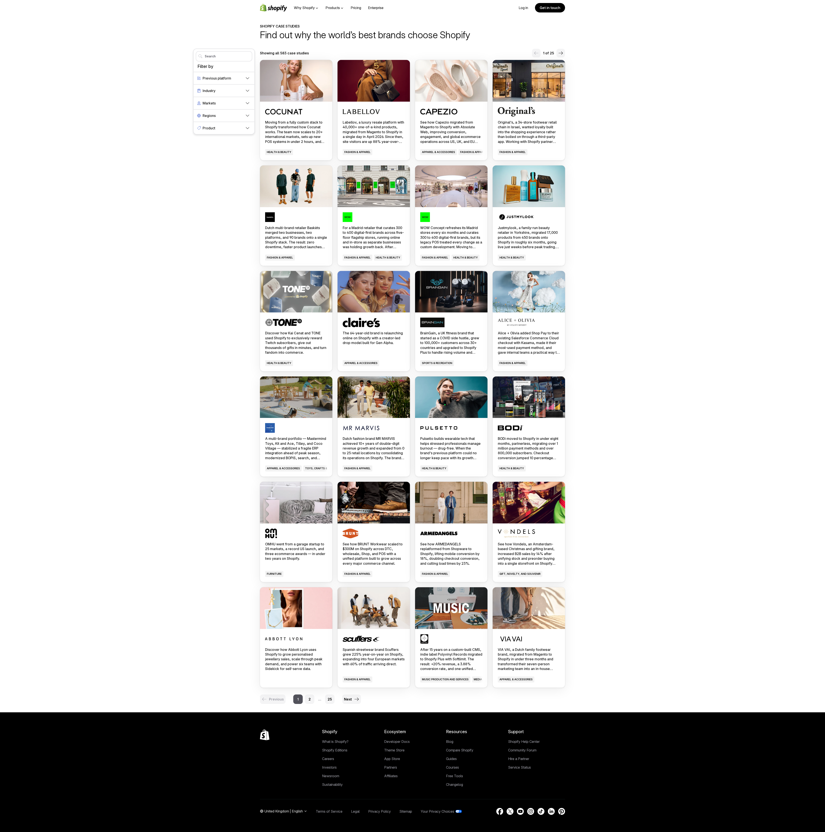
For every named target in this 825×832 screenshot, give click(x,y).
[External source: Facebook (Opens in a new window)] (499, 811)
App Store (392, 759)
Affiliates (391, 776)
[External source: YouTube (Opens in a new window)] (520, 811)
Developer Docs (397, 741)
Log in (523, 8)
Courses (452, 767)
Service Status (519, 767)
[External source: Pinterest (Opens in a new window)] (561, 811)
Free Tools (454, 776)
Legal (355, 811)
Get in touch (550, 8)
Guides (451, 759)
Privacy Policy (379, 811)
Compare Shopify (459, 750)
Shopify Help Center (524, 741)
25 (330, 699)
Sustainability (332, 784)
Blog (449, 741)
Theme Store (394, 750)
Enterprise (375, 8)
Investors (329, 767)
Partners (390, 767)
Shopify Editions (334, 750)
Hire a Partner (518, 759)
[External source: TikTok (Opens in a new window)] (541, 811)
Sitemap (405, 811)
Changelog (454, 784)
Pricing (356, 8)
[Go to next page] (560, 53)
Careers (328, 759)
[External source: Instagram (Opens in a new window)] (530, 811)
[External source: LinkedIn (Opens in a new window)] (551, 811)
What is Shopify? (335, 741)
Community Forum (522, 750)
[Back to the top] (264, 735)
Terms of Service (329, 811)
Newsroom (330, 776)
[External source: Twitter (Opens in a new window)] (510, 811)
